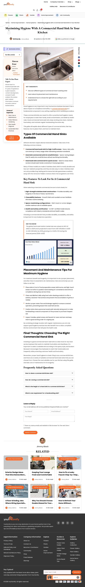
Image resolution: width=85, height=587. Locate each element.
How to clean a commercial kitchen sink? (39, 373)
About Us (26, 541)
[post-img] (42, 469)
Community (27, 551)
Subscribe (77, 572)
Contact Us (27, 544)
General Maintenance (41, 459)
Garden (32, 15)
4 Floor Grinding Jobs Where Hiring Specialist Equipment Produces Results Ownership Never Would (15, 501)
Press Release (28, 557)
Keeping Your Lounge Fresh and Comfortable (42, 473)
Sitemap (26, 561)
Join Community (65, 15)
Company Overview (57, 2)
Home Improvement (47, 15)
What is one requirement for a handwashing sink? (42, 393)
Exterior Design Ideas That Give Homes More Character (15, 473)
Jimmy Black (25, 39)
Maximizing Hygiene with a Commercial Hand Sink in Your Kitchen (59, 23)
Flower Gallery (75, 548)
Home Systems (31, 23)
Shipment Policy (9, 556)
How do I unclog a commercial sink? (37, 380)
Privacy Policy (8, 541)
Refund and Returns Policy (12, 553)
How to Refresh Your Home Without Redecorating (67, 501)
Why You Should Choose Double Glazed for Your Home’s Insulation (42, 501)
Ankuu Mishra (12, 479)
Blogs (77, 2)
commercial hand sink (59, 109)
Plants (21, 15)
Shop (69, 2)
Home (46, 2)
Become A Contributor (67, 6)
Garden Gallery (75, 555)
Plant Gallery (74, 552)
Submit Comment (30, 432)
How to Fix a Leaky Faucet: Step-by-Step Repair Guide (68, 473)
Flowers (10, 15)
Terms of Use (8, 544)
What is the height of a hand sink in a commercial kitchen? (45, 386)
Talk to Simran (11, 138)
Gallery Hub (53, 6)
